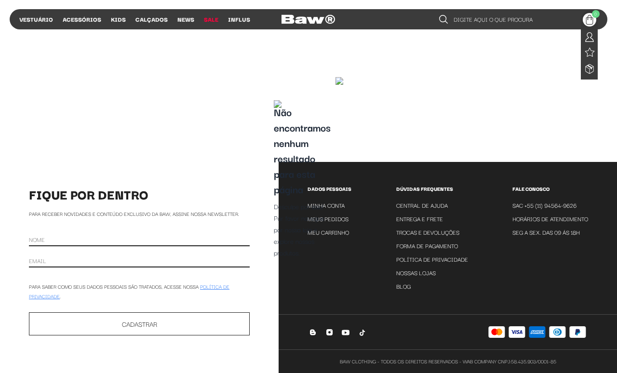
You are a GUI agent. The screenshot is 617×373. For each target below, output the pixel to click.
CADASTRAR (139, 324)
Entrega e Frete (419, 218)
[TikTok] (362, 332)
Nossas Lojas (416, 272)
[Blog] (313, 332)
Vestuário (36, 19)
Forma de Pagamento (427, 245)
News (185, 19)
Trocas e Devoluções (427, 232)
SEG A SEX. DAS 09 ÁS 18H (546, 232)
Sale (211, 19)
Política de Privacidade (432, 259)
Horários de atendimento (550, 218)
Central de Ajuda (422, 205)
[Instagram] (329, 332)
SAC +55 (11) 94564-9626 (544, 205)
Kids (118, 19)
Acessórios (82, 19)
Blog (403, 286)
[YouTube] (345, 332)
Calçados (151, 19)
